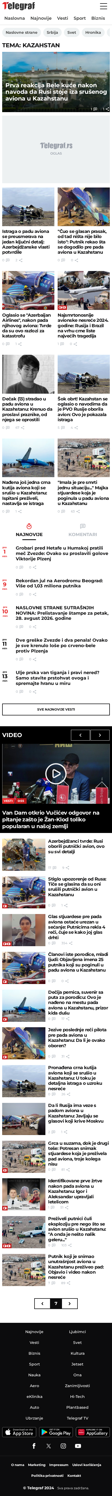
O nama (17, 1465)
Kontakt (74, 1476)
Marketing (36, 1465)
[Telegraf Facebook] (34, 1446)
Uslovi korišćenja (86, 1465)
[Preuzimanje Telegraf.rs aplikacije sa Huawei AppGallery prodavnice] (93, 1432)
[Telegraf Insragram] (63, 1446)
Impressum (59, 1465)
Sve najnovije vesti (56, 709)
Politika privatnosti (47, 1476)
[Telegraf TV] (78, 1446)
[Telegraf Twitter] (48, 1446)
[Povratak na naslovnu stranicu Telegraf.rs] (18, 6)
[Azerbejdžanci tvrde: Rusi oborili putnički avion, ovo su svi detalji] (23, 855)
